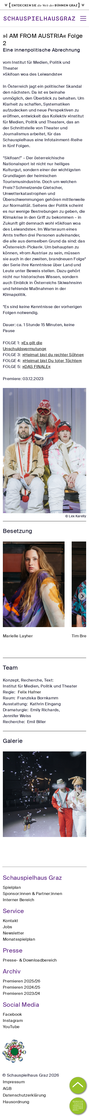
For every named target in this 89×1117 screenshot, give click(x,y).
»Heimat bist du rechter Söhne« (53, 354)
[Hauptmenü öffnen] (83, 18)
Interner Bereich (18, 899)
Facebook (12, 1014)
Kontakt (10, 920)
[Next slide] (82, 596)
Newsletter (13, 933)
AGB (7, 1088)
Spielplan (12, 887)
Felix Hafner (29, 692)
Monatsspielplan (19, 939)
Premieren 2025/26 (21, 981)
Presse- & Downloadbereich (30, 960)
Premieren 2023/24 (21, 993)
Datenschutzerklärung (24, 1095)
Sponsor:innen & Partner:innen (32, 893)
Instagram (13, 1020)
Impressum (14, 1081)
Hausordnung (16, 1101)
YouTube (11, 1026)
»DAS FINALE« (36, 366)
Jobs (7, 926)
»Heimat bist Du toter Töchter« (52, 360)
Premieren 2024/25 (21, 987)
